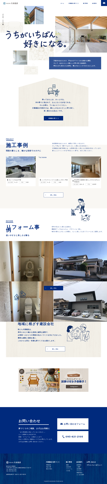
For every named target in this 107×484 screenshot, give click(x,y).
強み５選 (73, 9)
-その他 (68, 470)
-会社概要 (78, 469)
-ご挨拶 (78, 467)
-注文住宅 (68, 467)
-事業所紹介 (79, 472)
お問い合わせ (91, 462)
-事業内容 (48, 465)
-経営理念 (78, 465)
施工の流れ (73, 12)
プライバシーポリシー (94, 465)
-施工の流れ (49, 469)
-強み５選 (48, 467)
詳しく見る (53, 195)
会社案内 (94, 3)
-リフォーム (69, 469)
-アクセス (79, 470)
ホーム (62, 3)
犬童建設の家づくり (73, 3)
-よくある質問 (80, 474)
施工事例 (85, 3)
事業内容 (73, 6)
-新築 (67, 465)
